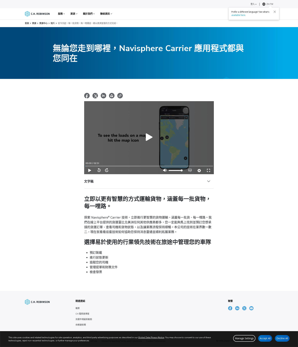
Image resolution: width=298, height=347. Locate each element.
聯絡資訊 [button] (105, 13)
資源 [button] (73, 13)
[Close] (274, 11)
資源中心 (43, 23)
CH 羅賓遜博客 (82, 313)
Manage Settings (244, 338)
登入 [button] (253, 4)
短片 (53, 23)
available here (238, 14)
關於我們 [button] (88, 13)
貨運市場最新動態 (84, 319)
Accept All (265, 338)
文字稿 (88, 181)
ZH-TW (269, 4)
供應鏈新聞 (81, 324)
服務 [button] (60, 13)
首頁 (27, 23)
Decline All (282, 338)
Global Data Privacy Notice (151, 337)
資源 (34, 23)
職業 (78, 308)
